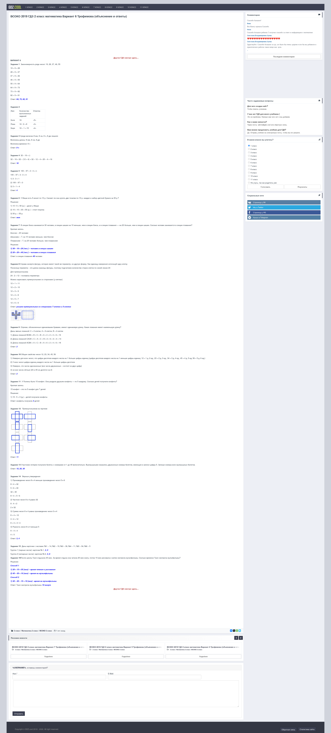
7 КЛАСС (97, 7)
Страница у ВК (259, 202)
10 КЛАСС (132, 7)
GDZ (15, 7)
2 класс (17, 630)
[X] (234, 630)
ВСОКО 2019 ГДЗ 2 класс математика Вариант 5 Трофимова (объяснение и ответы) (127, 647)
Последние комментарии (284, 56)
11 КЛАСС (144, 7)
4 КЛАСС (63, 7)
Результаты (302, 187)
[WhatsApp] (237, 630)
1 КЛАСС (29, 7)
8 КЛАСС (108, 7)
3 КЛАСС (51, 7)
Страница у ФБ (259, 212)
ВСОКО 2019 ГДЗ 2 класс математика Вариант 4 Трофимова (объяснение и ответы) (205, 647)
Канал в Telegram (260, 217)
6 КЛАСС (86, 7)
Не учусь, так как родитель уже (264, 182)
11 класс (254, 179)
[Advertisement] (88, 38)
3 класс (254, 152)
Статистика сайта (307, 729)
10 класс (254, 176)
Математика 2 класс (30, 630)
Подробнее (48, 656)
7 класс (254, 166)
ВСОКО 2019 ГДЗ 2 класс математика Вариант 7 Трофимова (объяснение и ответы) (50, 647)
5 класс (254, 159)
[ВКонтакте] (231, 630)
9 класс (254, 172)
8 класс (254, 169)
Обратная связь (288, 729)
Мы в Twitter (258, 207)
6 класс (254, 162)
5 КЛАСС (74, 7)
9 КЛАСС (120, 7)
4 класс (254, 155)
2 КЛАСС (40, 7)
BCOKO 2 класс (46, 630)
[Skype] (240, 630)
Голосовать (265, 187)
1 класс (254, 145)
